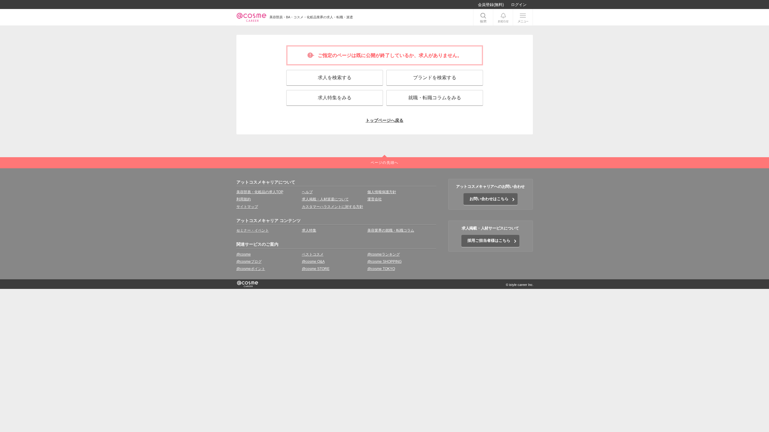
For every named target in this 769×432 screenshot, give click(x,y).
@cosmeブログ (249, 262)
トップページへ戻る (384, 120)
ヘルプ (307, 192)
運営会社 (374, 199)
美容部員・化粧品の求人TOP (259, 192)
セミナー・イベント (252, 230)
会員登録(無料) (491, 4)
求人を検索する (334, 77)
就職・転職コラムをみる (434, 97)
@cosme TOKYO (381, 269)
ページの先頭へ (384, 162)
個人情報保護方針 (381, 192)
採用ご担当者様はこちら (488, 240)
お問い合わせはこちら (489, 198)
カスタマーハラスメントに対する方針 (332, 207)
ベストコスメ (313, 254)
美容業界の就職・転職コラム (390, 230)
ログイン (519, 4)
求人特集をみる (334, 97)
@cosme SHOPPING (384, 262)
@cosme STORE (316, 269)
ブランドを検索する (434, 77)
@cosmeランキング (383, 254)
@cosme (243, 254)
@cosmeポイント (250, 269)
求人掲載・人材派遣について (325, 199)
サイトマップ (247, 207)
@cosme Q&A (313, 262)
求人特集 (309, 230)
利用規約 (243, 199)
